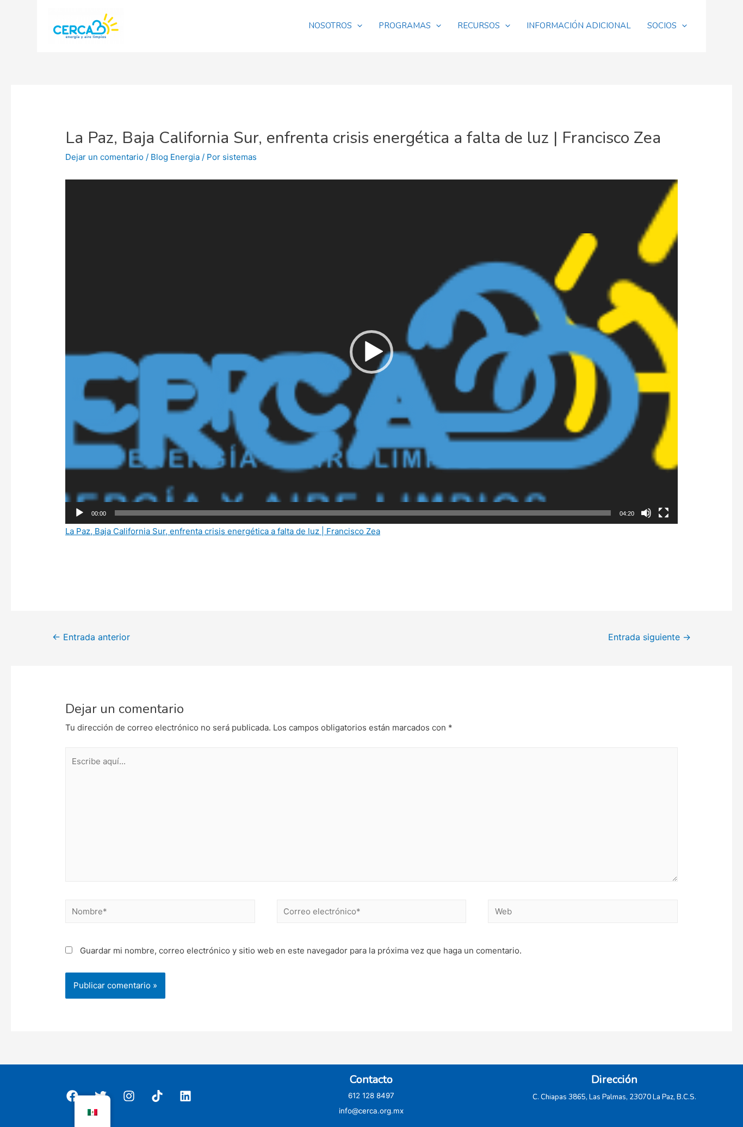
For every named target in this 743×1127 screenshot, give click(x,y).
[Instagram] (129, 1096)
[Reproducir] (79, 512)
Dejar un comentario (104, 157)
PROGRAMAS (405, 25)
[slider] (363, 513)
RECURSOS (478, 25)
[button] (371, 352)
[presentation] (357, 25)
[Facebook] (72, 1096)
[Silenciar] (646, 512)
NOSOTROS (330, 25)
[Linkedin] (185, 1096)
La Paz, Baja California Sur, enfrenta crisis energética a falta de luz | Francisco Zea (222, 531)
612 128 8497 (371, 1095)
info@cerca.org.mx (371, 1110)
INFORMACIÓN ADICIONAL (579, 25)
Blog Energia (175, 157)
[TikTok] (157, 1096)
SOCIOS (662, 25)
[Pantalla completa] (663, 512)
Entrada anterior (91, 637)
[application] (371, 351)
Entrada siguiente (649, 637)
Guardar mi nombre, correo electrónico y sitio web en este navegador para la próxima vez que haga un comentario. (301, 950)
